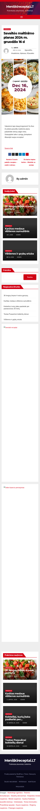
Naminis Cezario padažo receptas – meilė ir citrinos (11, 162)
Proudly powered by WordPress (13, 774)
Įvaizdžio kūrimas (6, 802)
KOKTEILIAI (32, 782)
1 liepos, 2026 (12, 676)
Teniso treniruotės (30, 802)
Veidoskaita (18, 802)
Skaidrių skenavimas (18, 796)
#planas (23, 53)
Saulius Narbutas (28, 799)
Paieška (7, 270)
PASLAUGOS (20, 786)
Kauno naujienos (22, 805)
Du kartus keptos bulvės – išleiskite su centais (28, 162)
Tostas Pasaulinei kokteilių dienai (16, 314)
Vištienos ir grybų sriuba (19, 253)
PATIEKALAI (7, 29)
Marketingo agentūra (15, 793)
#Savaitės (30, 53)
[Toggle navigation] (21, 17)
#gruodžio (28, 50)
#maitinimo (15, 53)
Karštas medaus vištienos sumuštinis (17, 230)
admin (16, 48)
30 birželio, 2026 (13, 723)
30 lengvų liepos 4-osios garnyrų (19, 207)
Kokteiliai (9, 714)
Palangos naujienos (16, 808)
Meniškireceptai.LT (20, 7)
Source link (9, 148)
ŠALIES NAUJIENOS (10, 782)
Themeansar (19, 776)
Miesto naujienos (15, 799)
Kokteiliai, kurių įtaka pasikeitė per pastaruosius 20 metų (18, 719)
